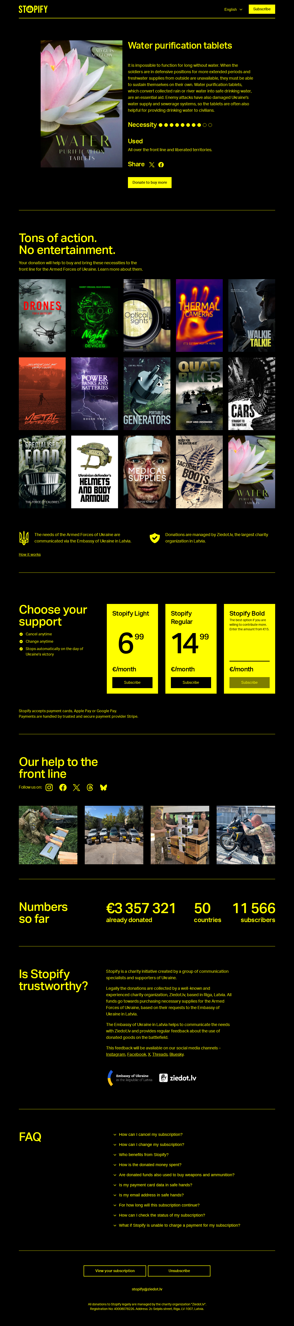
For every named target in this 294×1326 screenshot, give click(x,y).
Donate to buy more (150, 182)
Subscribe (262, 9)
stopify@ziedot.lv (147, 1289)
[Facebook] (63, 787)
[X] (76, 787)
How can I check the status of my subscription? (162, 1215)
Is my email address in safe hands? (151, 1195)
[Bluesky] (103, 787)
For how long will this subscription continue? (159, 1205)
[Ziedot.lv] (178, 1078)
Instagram (115, 1055)
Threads (160, 1055)
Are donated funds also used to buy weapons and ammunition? (177, 1175)
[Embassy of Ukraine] (130, 1078)
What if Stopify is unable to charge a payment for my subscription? (179, 1225)
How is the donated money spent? (150, 1164)
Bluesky (177, 1055)
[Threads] (90, 787)
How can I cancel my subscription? (151, 1134)
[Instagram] (49, 787)
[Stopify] (33, 9)
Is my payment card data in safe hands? (155, 1185)
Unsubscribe (179, 1271)
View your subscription (115, 1271)
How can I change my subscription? (151, 1144)
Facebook (136, 1055)
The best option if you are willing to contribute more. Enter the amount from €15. (249, 625)
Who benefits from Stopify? (144, 1154)
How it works (30, 554)
